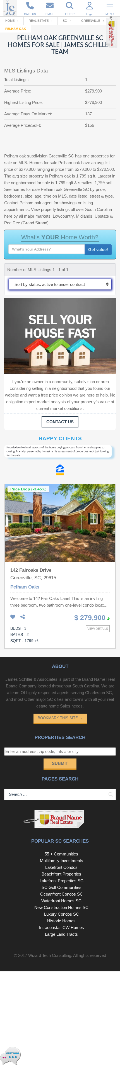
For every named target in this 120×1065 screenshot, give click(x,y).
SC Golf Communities (61, 887)
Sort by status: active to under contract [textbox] (50, 284)
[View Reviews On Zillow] (60, 471)
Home (10, 20)
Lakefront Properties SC (61, 880)
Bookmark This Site (60, 718)
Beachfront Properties (61, 874)
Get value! (98, 249)
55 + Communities (61, 854)
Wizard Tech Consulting (49, 955)
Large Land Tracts (61, 934)
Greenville (90, 20)
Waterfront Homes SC (61, 900)
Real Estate (39, 20)
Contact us (60, 421)
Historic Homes (61, 920)
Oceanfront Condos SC (61, 894)
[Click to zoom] (60, 454)
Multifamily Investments (61, 860)
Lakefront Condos (61, 867)
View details (97, 628)
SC (65, 20)
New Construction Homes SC (61, 907)
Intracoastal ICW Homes (61, 927)
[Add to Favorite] (12, 617)
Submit (60, 763)
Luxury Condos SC (61, 914)
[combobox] (60, 284)
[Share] (22, 617)
